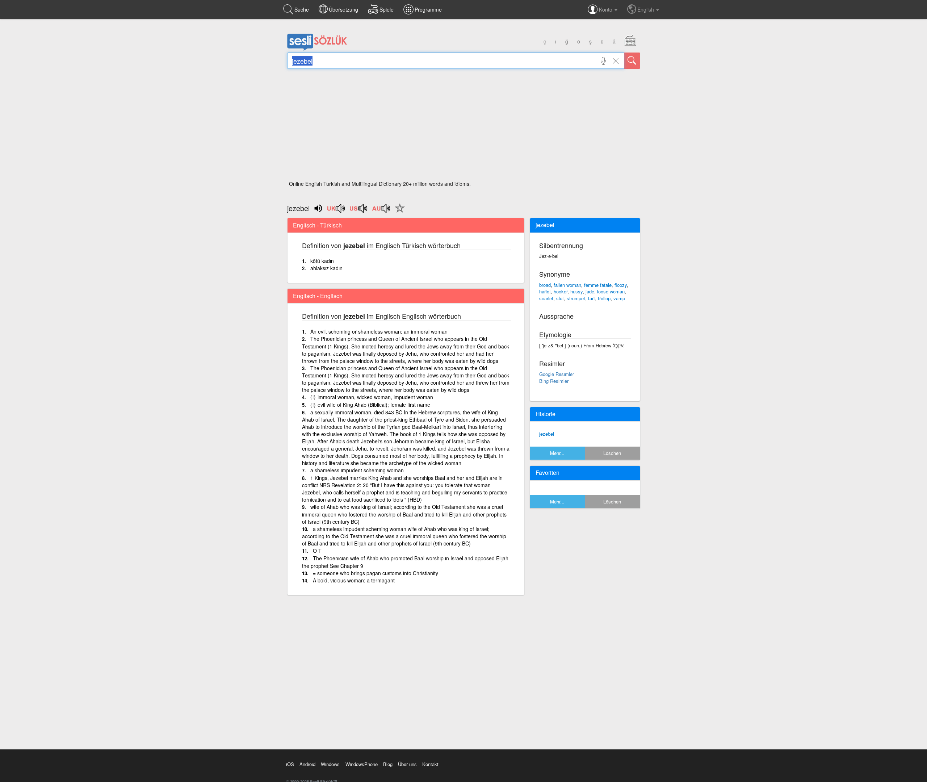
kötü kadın (322, 260)
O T (317, 550)
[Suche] (632, 61)
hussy (576, 291)
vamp (619, 298)
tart (591, 298)
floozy (620, 284)
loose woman (611, 291)
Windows (330, 764)
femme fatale (598, 284)
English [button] (646, 9)
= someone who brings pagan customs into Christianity (375, 573)
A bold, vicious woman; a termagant (354, 580)
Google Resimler (556, 374)
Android (307, 764)
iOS (290, 764)
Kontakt (430, 764)
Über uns (407, 764)
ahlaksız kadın (326, 268)
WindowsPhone (361, 764)
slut (560, 298)
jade (590, 291)
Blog (388, 764)
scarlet (546, 298)
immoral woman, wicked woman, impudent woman (375, 397)
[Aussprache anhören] (336, 210)
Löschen (612, 452)
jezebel (546, 433)
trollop (604, 298)
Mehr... (557, 452)
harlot (545, 291)
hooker (560, 291)
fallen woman (567, 284)
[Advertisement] (463, 126)
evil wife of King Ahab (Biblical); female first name (374, 404)
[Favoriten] (398, 212)
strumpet (576, 298)
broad (545, 284)
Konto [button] (606, 9)
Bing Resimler (554, 380)
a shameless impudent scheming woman (357, 470)
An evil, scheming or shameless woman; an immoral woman (379, 331)
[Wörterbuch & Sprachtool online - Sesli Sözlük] (317, 49)
